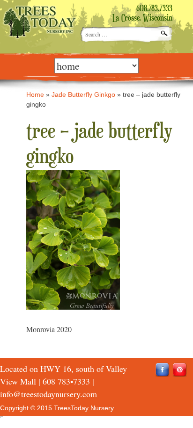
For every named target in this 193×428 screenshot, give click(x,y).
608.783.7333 (154, 9)
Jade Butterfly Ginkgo (83, 94)
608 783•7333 (66, 381)
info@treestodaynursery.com (48, 393)
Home (35, 94)
